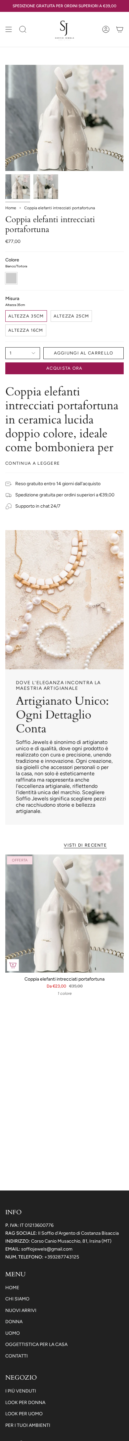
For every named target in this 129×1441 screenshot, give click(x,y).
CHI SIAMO (17, 1299)
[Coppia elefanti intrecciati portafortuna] (64, 914)
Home (10, 208)
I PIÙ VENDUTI (20, 1391)
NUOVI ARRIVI (20, 1310)
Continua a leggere (32, 463)
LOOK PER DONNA (25, 1402)
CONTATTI (16, 1356)
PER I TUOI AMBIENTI (27, 1425)
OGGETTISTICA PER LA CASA (36, 1344)
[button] (23, 29)
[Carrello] (120, 29)
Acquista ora (64, 368)
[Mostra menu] (8, 29)
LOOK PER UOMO (24, 1414)
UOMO (12, 1333)
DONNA (13, 1321)
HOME (12, 1287)
